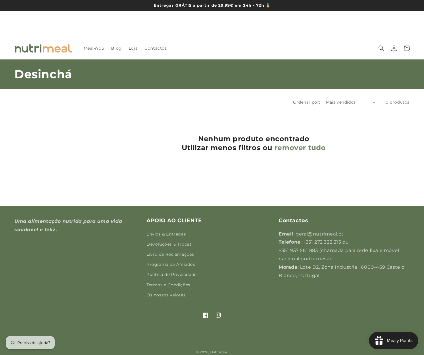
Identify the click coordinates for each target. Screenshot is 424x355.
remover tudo (300, 147)
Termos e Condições (168, 284)
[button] (381, 48)
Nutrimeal (219, 352)
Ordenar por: (306, 102)
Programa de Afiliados (171, 264)
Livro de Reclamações (170, 254)
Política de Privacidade (172, 274)
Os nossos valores (166, 295)
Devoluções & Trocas (169, 244)
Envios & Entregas (166, 234)
